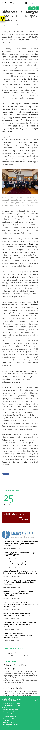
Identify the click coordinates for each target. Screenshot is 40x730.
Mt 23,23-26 (9, 652)
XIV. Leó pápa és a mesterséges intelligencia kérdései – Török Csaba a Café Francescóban (20, 604)
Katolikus (9, 2)
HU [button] (27, 3)
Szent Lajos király (12, 687)
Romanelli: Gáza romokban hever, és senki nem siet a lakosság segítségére (20, 563)
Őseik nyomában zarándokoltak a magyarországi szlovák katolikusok (17, 614)
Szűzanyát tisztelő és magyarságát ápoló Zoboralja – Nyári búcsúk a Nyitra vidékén (20, 572)
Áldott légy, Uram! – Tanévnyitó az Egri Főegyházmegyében (19, 554)
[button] (30, 699)
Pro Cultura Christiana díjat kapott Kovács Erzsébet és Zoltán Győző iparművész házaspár (20, 543)
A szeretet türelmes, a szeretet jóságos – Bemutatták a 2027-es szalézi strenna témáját (19, 624)
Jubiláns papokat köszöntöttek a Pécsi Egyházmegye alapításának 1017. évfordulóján (19, 593)
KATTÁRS (19, 307)
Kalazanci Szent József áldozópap (15, 666)
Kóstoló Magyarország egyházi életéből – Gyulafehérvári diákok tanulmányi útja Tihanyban (19, 582)
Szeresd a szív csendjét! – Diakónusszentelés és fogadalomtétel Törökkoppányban (18, 635)
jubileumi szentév (29, 238)
